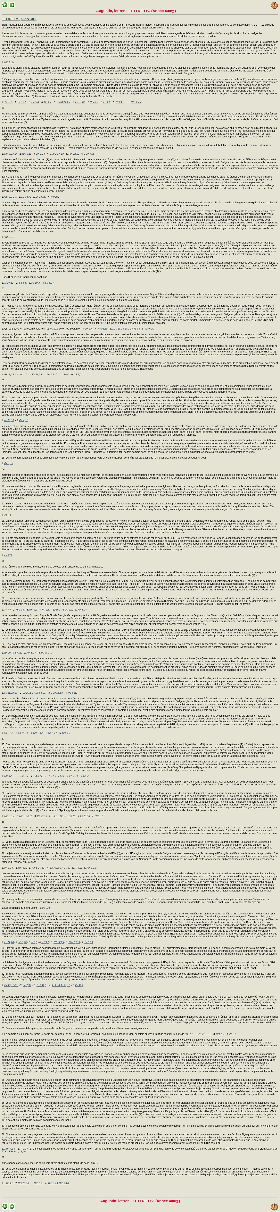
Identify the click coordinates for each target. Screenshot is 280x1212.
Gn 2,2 (68, 609)
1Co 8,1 (38, 1183)
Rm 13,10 (23, 1183)
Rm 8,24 (31, 652)
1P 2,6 (77, 374)
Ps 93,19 (42, 816)
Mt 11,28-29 (10, 692)
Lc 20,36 (85, 816)
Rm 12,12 (73, 153)
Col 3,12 (80, 102)
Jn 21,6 (56, 985)
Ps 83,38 (103, 328)
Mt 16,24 (23, 733)
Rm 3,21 (91, 867)
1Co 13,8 (64, 1183)
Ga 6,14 (52, 733)
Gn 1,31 (59, 609)
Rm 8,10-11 (38, 867)
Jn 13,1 (22, 102)
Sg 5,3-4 (50, 282)
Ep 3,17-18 (40, 776)
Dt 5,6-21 (40, 692)
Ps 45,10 (46, 652)
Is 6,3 (34, 942)
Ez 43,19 (37, 374)
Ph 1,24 (73, 776)
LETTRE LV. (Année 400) (19, 19)
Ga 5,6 (35, 102)
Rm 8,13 (38, 733)
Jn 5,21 (8, 102)
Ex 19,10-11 (11, 985)
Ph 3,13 (8, 867)
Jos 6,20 (149, 328)
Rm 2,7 (24, 776)
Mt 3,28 (22, 942)
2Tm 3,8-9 (74, 942)
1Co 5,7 (25, 196)
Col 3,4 (88, 328)
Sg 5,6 (22, 282)
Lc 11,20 (9, 942)
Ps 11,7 (79, 985)
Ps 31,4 (20, 609)
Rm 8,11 (26, 153)
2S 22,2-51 (204, 1034)
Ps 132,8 (41, 985)
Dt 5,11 (17, 652)
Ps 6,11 (72, 692)
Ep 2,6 (106, 102)
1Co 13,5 (58, 942)
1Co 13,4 (53, 1183)
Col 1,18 (40, 153)
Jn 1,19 (23, 374)
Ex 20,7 (8, 652)
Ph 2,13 (46, 609)
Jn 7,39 (27, 985)
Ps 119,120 (57, 776)
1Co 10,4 (63, 374)
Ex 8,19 (88, 942)
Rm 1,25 (9, 374)
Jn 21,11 (65, 985)
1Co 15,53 (136, 102)
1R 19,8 (64, 867)
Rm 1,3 (220, 1034)
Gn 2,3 (8, 555)
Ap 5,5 (50, 374)
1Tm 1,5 (8, 1183)
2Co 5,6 (98, 816)
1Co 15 (71, 816)
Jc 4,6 (7, 609)
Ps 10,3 (35, 282)
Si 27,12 (9, 282)
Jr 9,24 (54, 196)
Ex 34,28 (55, 867)
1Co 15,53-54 (132, 328)
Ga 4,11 (23, 420)
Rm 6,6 (94, 102)
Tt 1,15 (24, 1148)
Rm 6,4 (22, 867)
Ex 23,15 (40, 196)
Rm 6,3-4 (9, 816)
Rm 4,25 (9, 62)
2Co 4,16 (89, 153)
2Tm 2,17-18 (57, 153)
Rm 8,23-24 (10, 153)
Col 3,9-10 (10, 196)
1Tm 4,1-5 (10, 1148)
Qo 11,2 (8, 733)
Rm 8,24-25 (63, 102)
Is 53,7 (45, 942)
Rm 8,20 (82, 609)
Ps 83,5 (46, 907)
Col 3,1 (120, 102)
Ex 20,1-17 (29, 692)
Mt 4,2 (77, 867)
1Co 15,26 (118, 328)
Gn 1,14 (8, 463)
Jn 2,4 (7, 515)
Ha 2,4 (47, 102)
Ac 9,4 (232, 1034)
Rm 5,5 (33, 609)
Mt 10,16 (9, 420)
